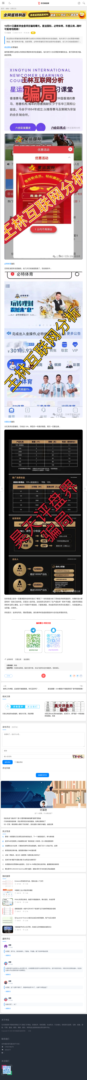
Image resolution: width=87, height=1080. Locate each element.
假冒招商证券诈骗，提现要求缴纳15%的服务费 (20, 850)
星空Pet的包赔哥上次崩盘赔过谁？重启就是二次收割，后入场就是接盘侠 (29, 841)
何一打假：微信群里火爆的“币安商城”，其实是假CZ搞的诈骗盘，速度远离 (28, 824)
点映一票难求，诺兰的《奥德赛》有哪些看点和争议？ (23, 855)
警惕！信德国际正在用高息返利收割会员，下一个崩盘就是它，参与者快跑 (29, 837)
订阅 (29, 1031)
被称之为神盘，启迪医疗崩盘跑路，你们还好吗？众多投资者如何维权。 (28, 689)
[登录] (79, 3)
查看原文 (8, 955)
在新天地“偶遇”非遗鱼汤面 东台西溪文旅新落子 (20, 860)
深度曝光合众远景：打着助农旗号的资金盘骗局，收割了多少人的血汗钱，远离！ (32, 846)
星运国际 (7, 47)
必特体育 (7, 264)
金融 (7, 9)
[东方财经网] (43, 5)
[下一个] (85, 488)
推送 (33, 33)
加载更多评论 (42, 775)
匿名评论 (20, 762)
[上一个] (2, 488)
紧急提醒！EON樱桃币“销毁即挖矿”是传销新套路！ (66, 689)
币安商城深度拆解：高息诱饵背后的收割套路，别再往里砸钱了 (25, 821)
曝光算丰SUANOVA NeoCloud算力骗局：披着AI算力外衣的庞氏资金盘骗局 (30, 869)
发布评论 (8, 762)
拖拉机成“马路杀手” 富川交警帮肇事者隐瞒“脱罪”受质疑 (22, 818)
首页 (2, 9)
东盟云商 (7, 422)
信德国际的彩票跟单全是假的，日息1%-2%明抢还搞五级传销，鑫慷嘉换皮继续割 (32, 864)
